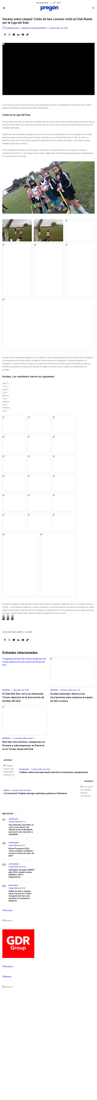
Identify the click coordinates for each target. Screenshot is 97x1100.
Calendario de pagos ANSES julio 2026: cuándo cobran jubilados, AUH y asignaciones (21, 873)
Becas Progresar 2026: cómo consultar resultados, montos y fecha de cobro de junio (21, 852)
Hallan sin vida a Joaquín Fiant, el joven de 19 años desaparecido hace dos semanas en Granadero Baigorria (20, 896)
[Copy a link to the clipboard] (27, 34)
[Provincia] (18, 910)
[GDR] (18, 943)
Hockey (29, 632)
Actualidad (33, 28)
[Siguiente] (86, 791)
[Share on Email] (23, 34)
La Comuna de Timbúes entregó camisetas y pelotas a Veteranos (35, 793)
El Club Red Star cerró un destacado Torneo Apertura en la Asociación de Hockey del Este (23, 697)
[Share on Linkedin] (18, 34)
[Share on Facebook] (5, 34)
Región (24, 28)
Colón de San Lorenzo (13, 632)
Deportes (42, 28)
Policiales (13, 885)
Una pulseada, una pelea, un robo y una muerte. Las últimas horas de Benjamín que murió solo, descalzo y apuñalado (21, 829)
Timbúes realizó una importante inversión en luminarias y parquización (53, 772)
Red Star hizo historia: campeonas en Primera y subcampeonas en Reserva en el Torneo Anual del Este (23, 745)
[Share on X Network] (9, 34)
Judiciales (13, 819)
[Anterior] (10, 770)
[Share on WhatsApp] (14, 34)
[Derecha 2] (18, 966)
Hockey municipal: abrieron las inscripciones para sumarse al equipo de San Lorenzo (71, 697)
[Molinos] (18, 976)
